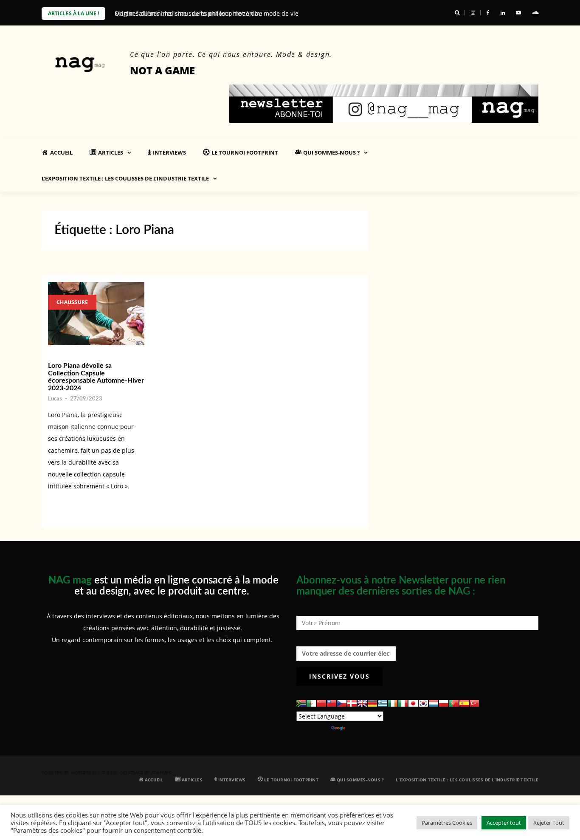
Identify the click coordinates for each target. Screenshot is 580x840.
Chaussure (72, 302)
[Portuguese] (454, 703)
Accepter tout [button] (504, 822)
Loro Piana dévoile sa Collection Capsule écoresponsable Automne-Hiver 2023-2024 (96, 377)
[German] (372, 703)
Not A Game (162, 70)
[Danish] (352, 703)
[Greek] (382, 703)
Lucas (55, 399)
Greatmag (131, 772)
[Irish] (392, 703)
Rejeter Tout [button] (548, 822)
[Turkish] (474, 703)
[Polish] (443, 703)
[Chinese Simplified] (321, 703)
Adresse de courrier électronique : (346, 640)
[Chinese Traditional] (331, 703)
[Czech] (341, 703)
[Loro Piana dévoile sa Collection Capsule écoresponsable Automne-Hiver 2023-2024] (96, 313)
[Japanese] (413, 703)
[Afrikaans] (301, 703)
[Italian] (403, 703)
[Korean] (423, 703)
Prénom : (309, 607)
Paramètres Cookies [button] (447, 822)
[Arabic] (311, 703)
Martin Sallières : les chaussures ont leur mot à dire (188, 13)
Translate (360, 728)
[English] (362, 703)
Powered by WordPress (69, 772)
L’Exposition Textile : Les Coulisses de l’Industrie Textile (125, 178)
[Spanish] (464, 703)
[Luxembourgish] (433, 703)
